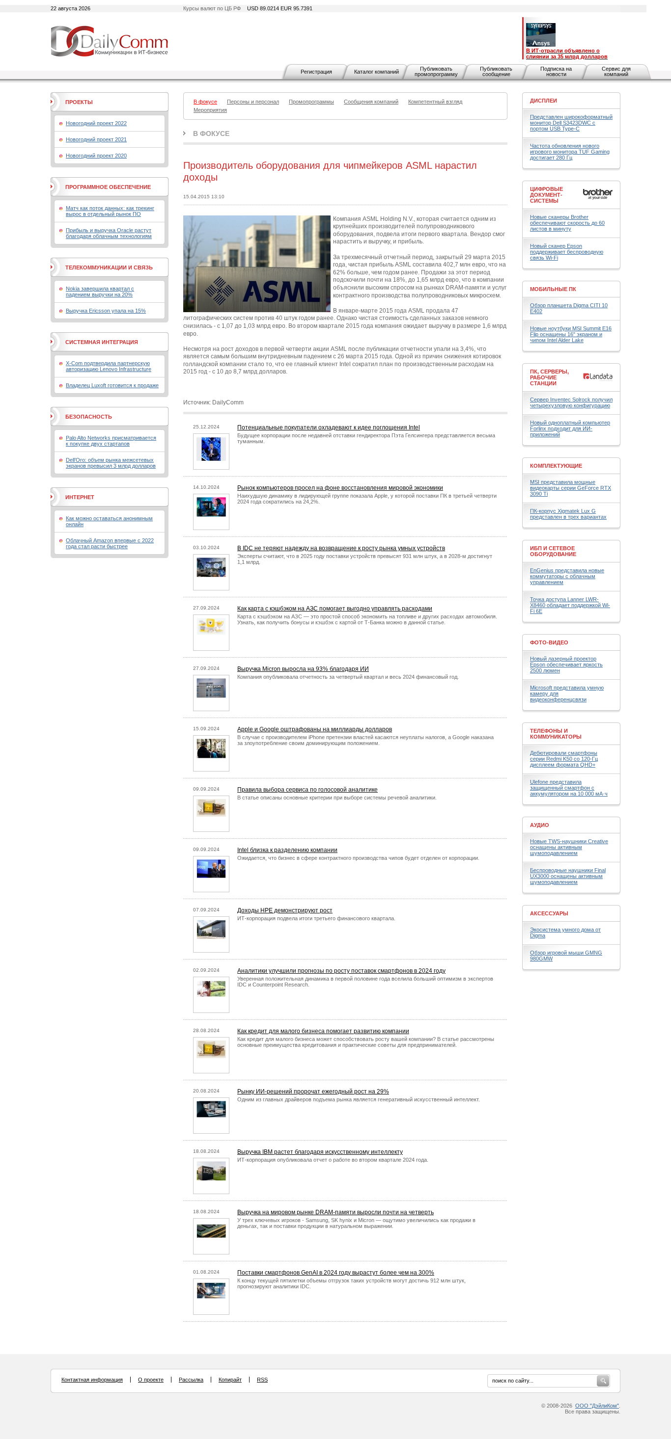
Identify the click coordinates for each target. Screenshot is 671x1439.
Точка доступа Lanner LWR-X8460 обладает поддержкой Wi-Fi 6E (570, 605)
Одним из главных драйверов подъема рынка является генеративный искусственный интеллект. (358, 1099)
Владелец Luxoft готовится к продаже (112, 385)
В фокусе (211, 133)
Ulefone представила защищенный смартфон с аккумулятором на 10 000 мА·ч (569, 788)
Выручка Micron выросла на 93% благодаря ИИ (303, 669)
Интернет (79, 497)
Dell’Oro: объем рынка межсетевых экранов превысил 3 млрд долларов (111, 463)
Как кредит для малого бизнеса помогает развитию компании (323, 1031)
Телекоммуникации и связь (109, 267)
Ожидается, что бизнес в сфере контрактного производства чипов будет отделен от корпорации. (358, 858)
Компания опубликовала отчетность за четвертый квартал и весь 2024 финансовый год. (348, 677)
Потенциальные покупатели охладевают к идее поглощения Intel (328, 427)
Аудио (539, 825)
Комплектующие (556, 466)
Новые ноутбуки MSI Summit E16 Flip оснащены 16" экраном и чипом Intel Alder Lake (571, 334)
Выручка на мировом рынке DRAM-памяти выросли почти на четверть (335, 1212)
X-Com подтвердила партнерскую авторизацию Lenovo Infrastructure (108, 366)
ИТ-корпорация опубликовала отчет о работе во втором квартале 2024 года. (332, 1160)
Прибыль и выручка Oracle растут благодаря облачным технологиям (109, 233)
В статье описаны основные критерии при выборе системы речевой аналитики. (337, 797)
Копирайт (230, 1380)
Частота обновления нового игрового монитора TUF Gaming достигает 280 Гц (570, 151)
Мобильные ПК (553, 289)
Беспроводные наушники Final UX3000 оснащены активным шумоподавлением (568, 876)
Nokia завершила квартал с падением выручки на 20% (100, 291)
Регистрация (316, 72)
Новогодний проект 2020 (96, 156)
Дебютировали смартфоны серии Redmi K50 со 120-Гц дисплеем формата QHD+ (564, 759)
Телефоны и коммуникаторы (556, 734)
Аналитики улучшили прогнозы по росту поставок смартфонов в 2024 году (341, 970)
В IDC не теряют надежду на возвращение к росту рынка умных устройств (341, 548)
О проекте (151, 1380)
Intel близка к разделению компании (287, 850)
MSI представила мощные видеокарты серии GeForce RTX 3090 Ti (570, 488)
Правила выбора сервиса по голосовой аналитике (307, 789)
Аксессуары (549, 913)
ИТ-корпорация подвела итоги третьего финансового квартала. (316, 918)
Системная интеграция (101, 342)
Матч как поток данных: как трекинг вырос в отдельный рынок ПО (110, 211)
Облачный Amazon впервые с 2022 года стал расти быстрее (110, 543)
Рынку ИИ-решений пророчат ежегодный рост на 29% (313, 1091)
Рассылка (191, 1380)
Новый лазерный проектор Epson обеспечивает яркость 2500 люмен (566, 664)
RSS (262, 1380)
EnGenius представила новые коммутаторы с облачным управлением (567, 576)
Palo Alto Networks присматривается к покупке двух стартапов (111, 441)
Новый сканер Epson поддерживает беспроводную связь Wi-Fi (566, 252)
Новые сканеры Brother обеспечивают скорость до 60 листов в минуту (567, 223)
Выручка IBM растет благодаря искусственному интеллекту (320, 1151)
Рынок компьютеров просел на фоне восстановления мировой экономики (340, 487)
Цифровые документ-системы (546, 195)
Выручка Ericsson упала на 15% (106, 311)
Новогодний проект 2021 (96, 139)
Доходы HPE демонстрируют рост (285, 910)
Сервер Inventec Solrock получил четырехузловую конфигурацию (571, 402)
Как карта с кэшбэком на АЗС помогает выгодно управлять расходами (334, 608)
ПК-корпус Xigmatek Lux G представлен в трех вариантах (568, 514)
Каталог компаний (376, 72)
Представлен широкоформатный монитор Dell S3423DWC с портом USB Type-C (571, 123)
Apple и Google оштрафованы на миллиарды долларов (314, 729)
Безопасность (88, 417)
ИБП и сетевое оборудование (553, 551)
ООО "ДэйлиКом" (597, 1406)
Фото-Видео (549, 642)
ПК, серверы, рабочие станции (549, 377)
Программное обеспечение (108, 187)
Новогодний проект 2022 (96, 123)
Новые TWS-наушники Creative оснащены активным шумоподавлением (569, 847)
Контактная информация (92, 1380)
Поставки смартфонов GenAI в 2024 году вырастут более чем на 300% (335, 1272)
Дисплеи (543, 101)
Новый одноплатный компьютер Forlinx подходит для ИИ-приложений (570, 428)
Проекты (79, 102)
